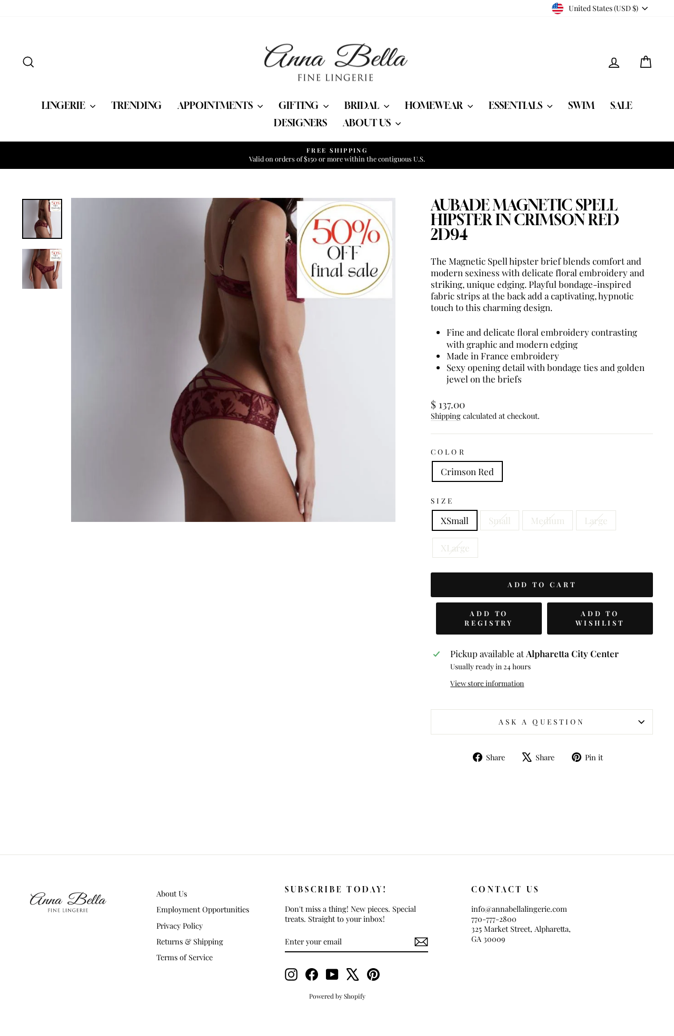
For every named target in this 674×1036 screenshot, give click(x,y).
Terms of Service (184, 957)
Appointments (216, 105)
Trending (136, 105)
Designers (300, 122)
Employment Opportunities (202, 909)
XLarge (455, 548)
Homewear (435, 105)
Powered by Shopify (337, 996)
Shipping (446, 415)
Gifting (300, 105)
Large (596, 520)
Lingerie (64, 105)
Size (442, 500)
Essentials (516, 105)
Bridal (362, 105)
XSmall (455, 520)
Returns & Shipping (189, 941)
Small (500, 520)
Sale (621, 105)
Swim (581, 105)
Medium (547, 520)
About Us (368, 122)
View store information (487, 683)
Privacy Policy (179, 925)
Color (448, 451)
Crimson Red (467, 471)
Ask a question (542, 721)
